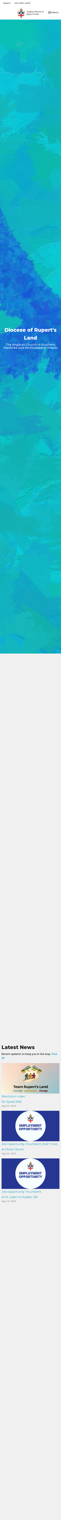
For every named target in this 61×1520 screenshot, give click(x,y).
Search (6, 3)
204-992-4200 (22, 3)
